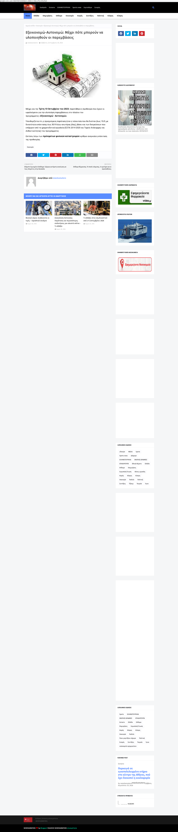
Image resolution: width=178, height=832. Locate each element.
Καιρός (121, 476)
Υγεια (146, 484)
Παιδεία (131, 480)
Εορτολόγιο (88, 7)
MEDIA (130, 452)
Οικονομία (39, 26)
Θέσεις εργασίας (140, 472)
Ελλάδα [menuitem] (36, 16)
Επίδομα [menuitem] (59, 16)
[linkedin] (135, 33)
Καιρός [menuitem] (80, 16)
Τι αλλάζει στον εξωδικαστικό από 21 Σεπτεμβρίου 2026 (95, 219)
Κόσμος (129, 476)
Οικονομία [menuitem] (70, 16)
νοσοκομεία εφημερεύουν (127, 746)
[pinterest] (142, 33)
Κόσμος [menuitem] (110, 16)
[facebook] (121, 33)
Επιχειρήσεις (132, 468)
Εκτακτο (52, 7)
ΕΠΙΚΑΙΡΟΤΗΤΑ (124, 464)
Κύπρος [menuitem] (120, 16)
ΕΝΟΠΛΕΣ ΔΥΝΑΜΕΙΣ (140, 460)
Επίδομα (122, 468)
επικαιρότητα (72, 828)
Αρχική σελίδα (30, 26)
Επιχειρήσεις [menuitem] (47, 16)
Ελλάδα (147, 464)
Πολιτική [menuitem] (100, 16)
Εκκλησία (43, 7)
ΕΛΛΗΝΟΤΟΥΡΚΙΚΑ (63, 7)
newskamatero (32, 43)
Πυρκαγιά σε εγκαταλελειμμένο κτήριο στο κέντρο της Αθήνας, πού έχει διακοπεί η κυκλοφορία (134, 773)
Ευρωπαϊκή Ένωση (125, 472)
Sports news (77, 7)
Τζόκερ (131, 484)
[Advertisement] (136, 60)
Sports (138, 452)
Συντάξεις (122, 484)
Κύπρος (137, 476)
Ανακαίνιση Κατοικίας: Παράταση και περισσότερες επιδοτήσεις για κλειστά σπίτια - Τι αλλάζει (68, 222)
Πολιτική (140, 480)
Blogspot (44, 828)
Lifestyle (122, 452)
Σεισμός (97, 7)
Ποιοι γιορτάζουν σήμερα (127, 738)
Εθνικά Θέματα (137, 464)
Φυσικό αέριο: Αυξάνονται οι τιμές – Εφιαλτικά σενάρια (37, 219)
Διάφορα (134, 456)
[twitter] (128, 33)
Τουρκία (139, 484)
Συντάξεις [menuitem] (90, 16)
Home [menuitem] (28, 16)
